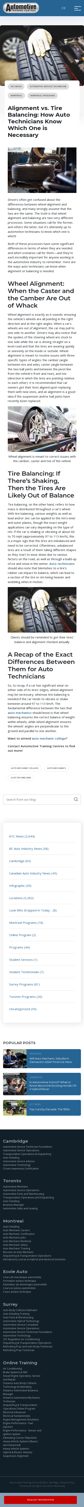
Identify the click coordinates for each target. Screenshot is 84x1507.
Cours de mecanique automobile (22, 1277)
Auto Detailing (11, 1157)
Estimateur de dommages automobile (25, 1284)
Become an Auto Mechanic (18, 1252)
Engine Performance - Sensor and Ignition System (22, 1432)
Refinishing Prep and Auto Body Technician (27, 1346)
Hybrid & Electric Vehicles (17, 1452)
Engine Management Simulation (21, 1419)
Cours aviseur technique (17, 1291)
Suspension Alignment (16, 1456)
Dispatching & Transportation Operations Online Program (20, 1406)
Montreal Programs (42, 95)
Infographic (17, 886)
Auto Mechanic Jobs (14, 1237)
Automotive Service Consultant (20, 1324)
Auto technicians (21, 777)
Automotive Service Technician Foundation (27, 1146)
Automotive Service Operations (21, 1150)
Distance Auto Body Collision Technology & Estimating (19, 1384)
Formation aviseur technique (19, 1281)
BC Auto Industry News (25, 849)
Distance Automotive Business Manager (20, 1392)
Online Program (20, 935)
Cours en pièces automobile (19, 1288)
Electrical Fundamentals (16, 1416)
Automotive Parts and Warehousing (23, 1194)
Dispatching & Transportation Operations (27, 1255)
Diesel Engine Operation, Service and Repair (21, 1377)
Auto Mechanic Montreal (17, 1241)
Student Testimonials (24, 972)
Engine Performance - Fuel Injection (18, 1425)
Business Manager (13, 1204)
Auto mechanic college (25, 768)
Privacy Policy (67, 1482)
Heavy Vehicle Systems (16, 1448)
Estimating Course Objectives (20, 1437)
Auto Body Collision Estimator (20, 1310)
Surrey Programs (21, 984)
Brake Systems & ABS (15, 1372)
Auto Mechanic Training (16, 1248)
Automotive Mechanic (15, 1186)
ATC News (16, 86)
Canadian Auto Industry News (30, 873)
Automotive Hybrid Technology (21, 1321)
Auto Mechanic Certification (19, 1234)
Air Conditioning (12, 1368)
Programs (16, 947)
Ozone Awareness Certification (21, 1168)
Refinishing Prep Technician (18, 1350)
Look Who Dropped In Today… (30, 910)
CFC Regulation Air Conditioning (21, 1339)
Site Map (53, 1482)
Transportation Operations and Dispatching (28, 1197)
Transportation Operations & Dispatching (27, 1154)
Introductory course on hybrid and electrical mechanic (34, 1259)
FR (64, 8)
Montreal (16, 95)
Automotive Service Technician (48, 86)
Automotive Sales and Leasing (20, 1208)
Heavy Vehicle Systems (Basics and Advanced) (20, 1443)
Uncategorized (19, 1009)
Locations (16, 898)
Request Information (40, 1500)
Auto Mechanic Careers (16, 1230)
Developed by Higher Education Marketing (42, 1486)
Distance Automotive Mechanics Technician (21, 1399)
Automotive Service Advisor (19, 1161)
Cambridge (16, 861)
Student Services (21, 960)
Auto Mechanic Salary (15, 1245)
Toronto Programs (22, 997)
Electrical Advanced (14, 1412)
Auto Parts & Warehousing (18, 1317)
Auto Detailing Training (16, 1313)
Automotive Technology (17, 1165)
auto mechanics (56, 768)
